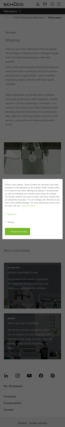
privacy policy (29, 206)
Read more (12, 214)
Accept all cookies (19, 231)
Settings (11, 222)
